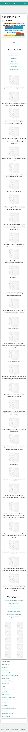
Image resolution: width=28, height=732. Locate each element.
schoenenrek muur (14, 25)
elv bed (3, 686)
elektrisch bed (5, 691)
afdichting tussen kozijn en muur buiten (14, 600)
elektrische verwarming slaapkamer (10, 675)
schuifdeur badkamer (18, 27)
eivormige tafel (5, 683)
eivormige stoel (5, 710)
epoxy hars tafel (5, 694)
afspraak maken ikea (14, 608)
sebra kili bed (21, 25)
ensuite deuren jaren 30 (7, 713)
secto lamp (18, 32)
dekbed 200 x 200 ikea (14, 64)
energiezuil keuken (6, 716)
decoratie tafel (14, 66)
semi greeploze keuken (19, 35)
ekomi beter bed (5, 664)
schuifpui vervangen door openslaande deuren (14, 30)
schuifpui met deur (20, 34)
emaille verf (4, 702)
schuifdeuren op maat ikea (9, 35)
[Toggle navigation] (25, 3)
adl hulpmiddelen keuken (14, 611)
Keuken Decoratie (11, 3)
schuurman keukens (9, 27)
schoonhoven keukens (20, 23)
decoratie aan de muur (14, 55)
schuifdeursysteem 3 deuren (9, 34)
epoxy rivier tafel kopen (7, 681)
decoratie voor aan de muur (14, 53)
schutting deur (20, 28)
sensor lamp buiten (11, 32)
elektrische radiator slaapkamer (9, 708)
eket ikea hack (5, 667)
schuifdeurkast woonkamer (9, 23)
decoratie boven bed (14, 69)
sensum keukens (7, 25)
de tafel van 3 (14, 61)
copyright (23, 729)
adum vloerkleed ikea (14, 603)
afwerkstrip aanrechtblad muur (14, 614)
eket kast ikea (5, 705)
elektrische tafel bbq (6, 672)
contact (7, 729)
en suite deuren (5, 670)
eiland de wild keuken (7, 700)
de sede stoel (14, 58)
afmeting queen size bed (14, 606)
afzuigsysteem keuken (14, 617)
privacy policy (14, 729)
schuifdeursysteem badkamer (10, 28)
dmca (2, 729)
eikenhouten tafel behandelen (8, 697)
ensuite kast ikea (5, 678)
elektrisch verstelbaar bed (8, 689)
